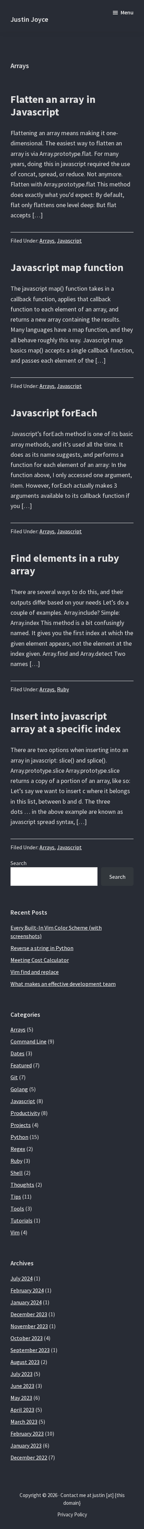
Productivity (25, 1112)
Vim (15, 1232)
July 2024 (21, 1278)
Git (14, 1077)
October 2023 (26, 1338)
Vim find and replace (34, 971)
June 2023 (22, 1385)
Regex (17, 1148)
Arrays (47, 240)
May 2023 (21, 1397)
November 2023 (29, 1326)
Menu (127, 12)
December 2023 (28, 1314)
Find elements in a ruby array (64, 564)
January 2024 (26, 1302)
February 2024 (27, 1290)
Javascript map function (66, 267)
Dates (17, 1053)
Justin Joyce (29, 19)
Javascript (69, 240)
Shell (16, 1172)
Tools (17, 1208)
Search (18, 862)
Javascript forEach (53, 412)
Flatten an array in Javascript (52, 105)
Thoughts (22, 1184)
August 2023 (24, 1361)
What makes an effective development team (63, 983)
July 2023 (21, 1373)
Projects (20, 1124)
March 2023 (23, 1421)
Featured (21, 1065)
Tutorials (21, 1220)
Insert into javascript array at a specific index (65, 722)
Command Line (28, 1041)
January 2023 (26, 1445)
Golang (19, 1089)
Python (19, 1136)
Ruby (63, 689)
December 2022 (28, 1457)
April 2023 (22, 1409)
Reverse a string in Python (41, 947)
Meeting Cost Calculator (39, 959)
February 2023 (27, 1433)
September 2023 (30, 1349)
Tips (15, 1196)
